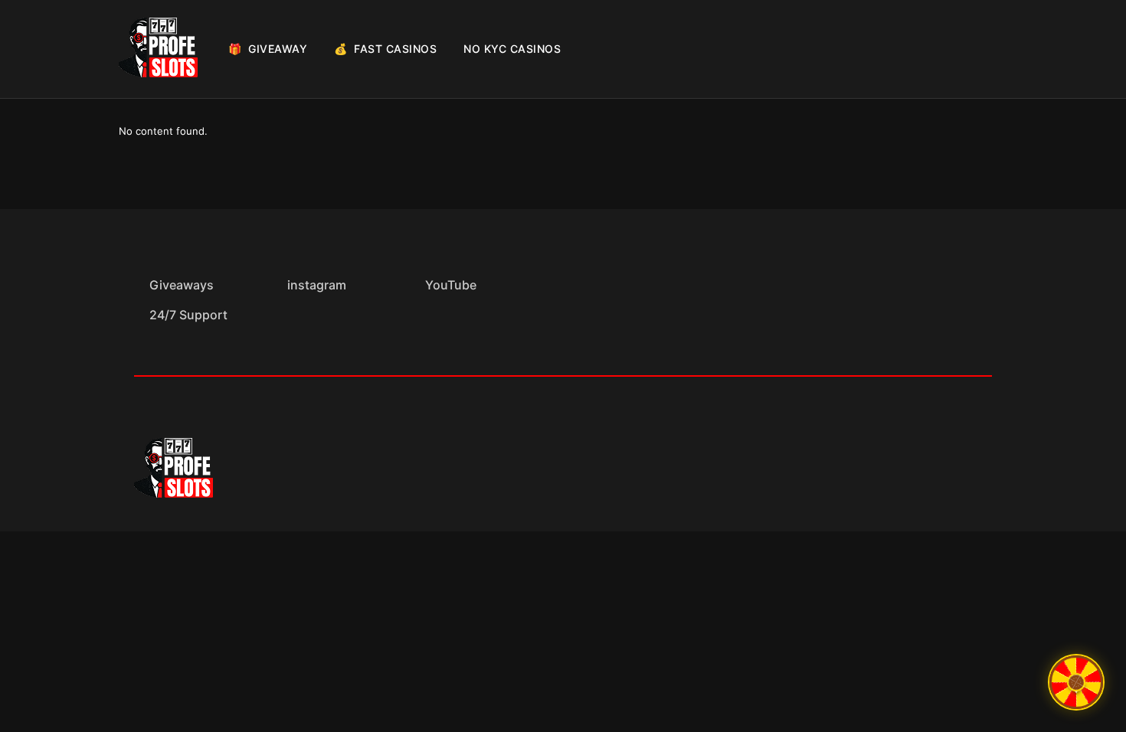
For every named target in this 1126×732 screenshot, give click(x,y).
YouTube (450, 284)
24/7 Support (188, 314)
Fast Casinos (385, 48)
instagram (316, 284)
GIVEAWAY (267, 48)
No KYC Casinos (512, 48)
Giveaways (181, 284)
